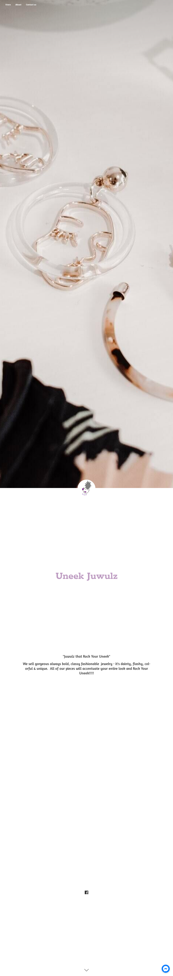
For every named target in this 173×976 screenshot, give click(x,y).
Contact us (31, 4)
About (18, 4)
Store (8, 4)
